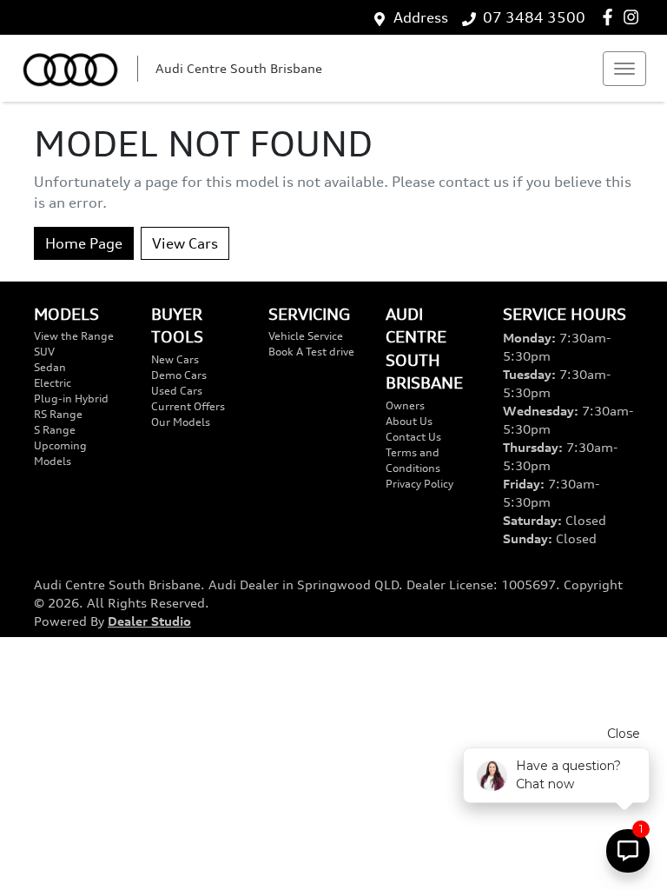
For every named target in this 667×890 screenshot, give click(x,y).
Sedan (50, 367)
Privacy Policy (419, 483)
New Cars (175, 359)
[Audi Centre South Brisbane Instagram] (634, 17)
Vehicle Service (305, 335)
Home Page (83, 243)
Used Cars (176, 390)
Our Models (180, 421)
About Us (409, 421)
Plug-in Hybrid (71, 398)
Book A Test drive (311, 351)
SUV (44, 351)
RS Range (58, 414)
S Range (55, 429)
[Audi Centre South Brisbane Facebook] (611, 17)
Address (420, 17)
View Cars (185, 243)
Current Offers (188, 406)
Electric (52, 382)
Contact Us (413, 436)
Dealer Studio (149, 621)
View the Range (74, 335)
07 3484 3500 (534, 17)
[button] (624, 68)
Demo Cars (179, 375)
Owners (405, 405)
